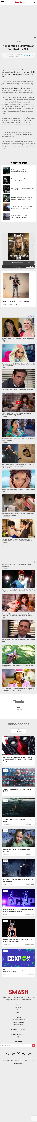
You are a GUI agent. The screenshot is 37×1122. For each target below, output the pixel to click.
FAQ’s (18, 1037)
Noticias (18, 1010)
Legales (18, 1017)
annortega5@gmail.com (10, 304)
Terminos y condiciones (18, 1019)
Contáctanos (18, 1032)
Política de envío (18, 1024)
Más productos (18, 708)
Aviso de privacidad (18, 1022)
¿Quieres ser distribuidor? (18, 1034)
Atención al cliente (18, 1029)
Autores (18, 1012)
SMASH (18, 1005)
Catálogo (18, 1007)
